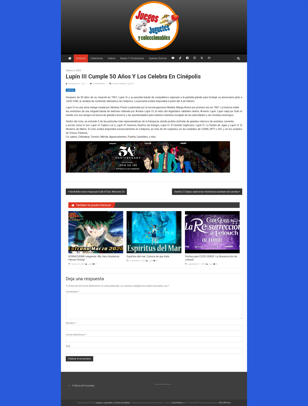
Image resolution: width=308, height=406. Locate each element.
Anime (115, 83)
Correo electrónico (76, 334)
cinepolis (122, 83)
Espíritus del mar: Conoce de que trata (148, 256)
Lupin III (130, 83)
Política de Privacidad (83, 385)
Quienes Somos (158, 58)
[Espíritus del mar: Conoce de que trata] (154, 232)
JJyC (90, 264)
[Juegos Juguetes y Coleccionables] (154, 26)
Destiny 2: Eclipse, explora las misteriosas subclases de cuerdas (206, 191)
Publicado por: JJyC (76, 83)
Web (68, 346)
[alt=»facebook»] (187, 58)
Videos (112, 58)
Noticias (81, 58)
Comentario (72, 291)
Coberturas (96, 58)
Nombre (71, 323)
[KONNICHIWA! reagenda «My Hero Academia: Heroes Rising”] (95, 232)
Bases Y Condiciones (132, 58)
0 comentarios (99, 83)
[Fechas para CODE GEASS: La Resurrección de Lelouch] (212, 232)
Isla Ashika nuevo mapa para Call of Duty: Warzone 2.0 (97, 191)
